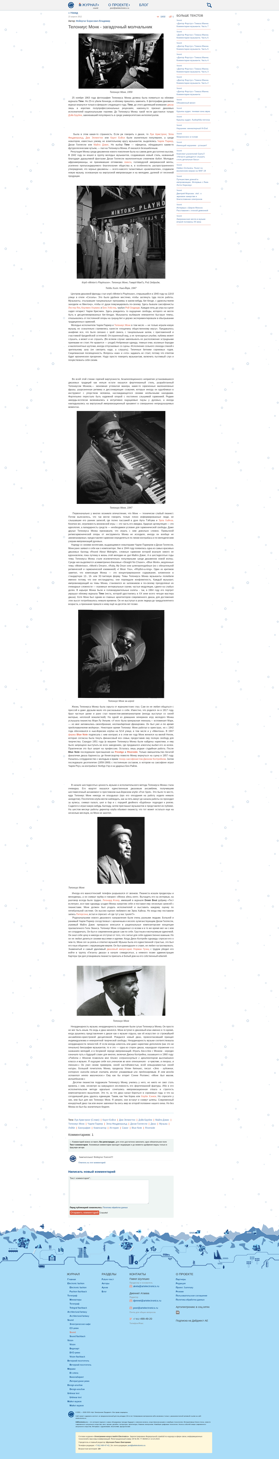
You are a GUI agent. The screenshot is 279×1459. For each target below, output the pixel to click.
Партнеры (181, 1279)
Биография (84, 1128)
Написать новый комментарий (91, 1171)
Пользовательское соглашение (191, 1295)
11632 (162, 17)
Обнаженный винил (186, 103)
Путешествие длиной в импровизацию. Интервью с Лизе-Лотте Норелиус (193, 182)
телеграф (72, 1295)
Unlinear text (76, 1397)
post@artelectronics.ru (145, 1308)
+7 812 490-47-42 (102, 1445)
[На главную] (71, 5)
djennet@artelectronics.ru (147, 1300)
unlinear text (73, 1393)
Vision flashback (77, 1356)
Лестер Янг (74, 308)
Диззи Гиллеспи (138, 1124)
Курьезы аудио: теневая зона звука (193, 111)
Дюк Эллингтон (94, 137)
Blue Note (137, 1128)
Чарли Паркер (165, 141)
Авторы (105, 1283)
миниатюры (76, 1299)
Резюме (180, 1291)
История (114, 1128)
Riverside (150, 1128)
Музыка (163, 1124)
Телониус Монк (122, 325)
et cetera (74, 1373)
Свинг (125, 1128)
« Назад (73, 12)
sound (179, 20)
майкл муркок (74, 1401)
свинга (127, 162)
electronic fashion (75, 1283)
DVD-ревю (75, 1352)
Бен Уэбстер (109, 308)
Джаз (153, 1124)
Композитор (100, 1128)
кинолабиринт (77, 1377)
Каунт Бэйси (117, 137)
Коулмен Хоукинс (90, 308)
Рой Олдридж (132, 308)
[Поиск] (209, 5)
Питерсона (82, 914)
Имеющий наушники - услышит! (192, 145)
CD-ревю (74, 1328)
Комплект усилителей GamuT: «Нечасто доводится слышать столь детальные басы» (191, 157)
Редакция (181, 1283)
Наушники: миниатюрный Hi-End (192, 128)
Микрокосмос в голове (187, 137)
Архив (105, 1287)
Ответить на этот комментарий (91, 1163)
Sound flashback (77, 1336)
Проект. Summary (184, 1287)
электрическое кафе (80, 1324)
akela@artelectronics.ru (146, 1286)
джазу (170, 104)
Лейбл (71, 1128)
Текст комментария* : (80, 1178)
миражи (71, 1369)
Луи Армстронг (158, 134)
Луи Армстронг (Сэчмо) (86, 1120)
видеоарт (74, 1348)
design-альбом (74, 1385)
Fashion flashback (78, 1291)
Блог (144, 5)
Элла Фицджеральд (116, 1124)
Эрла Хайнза (166, 520)
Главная (71, 1279)
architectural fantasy (77, 1312)
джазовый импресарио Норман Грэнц (128, 949)
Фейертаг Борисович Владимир (93, 21)
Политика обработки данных (115, 1207)
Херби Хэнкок (148, 1096)
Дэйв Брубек (75, 115)
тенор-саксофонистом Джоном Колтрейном (142, 759)
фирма (78, 734)
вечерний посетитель (78, 1360)
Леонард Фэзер (111, 900)
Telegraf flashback (78, 1308)
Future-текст (108, 1279)
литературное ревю (79, 1381)
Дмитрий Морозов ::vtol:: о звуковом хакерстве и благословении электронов (189, 196)
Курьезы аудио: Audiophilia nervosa (193, 120)
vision (70, 1340)
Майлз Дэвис (101, 144)
